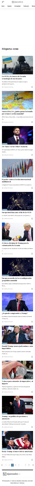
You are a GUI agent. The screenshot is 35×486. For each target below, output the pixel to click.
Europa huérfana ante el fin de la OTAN (16, 212)
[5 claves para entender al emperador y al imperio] (17, 370)
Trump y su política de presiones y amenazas (15, 417)
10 (28, 465)
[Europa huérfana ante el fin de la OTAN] (17, 201)
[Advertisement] (17, 26)
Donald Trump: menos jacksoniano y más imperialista (17, 347)
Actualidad (5, 240)
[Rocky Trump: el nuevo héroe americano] (17, 440)
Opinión (5, 108)
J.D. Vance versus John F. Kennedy (15, 146)
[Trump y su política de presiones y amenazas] (17, 405)
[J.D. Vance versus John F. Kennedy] (17, 135)
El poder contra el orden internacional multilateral (16, 180)
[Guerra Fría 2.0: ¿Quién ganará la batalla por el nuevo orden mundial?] (17, 100)
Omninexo (21, 483)
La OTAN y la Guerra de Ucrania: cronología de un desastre (14, 77)
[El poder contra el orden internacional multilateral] (17, 168)
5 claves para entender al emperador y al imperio (17, 382)
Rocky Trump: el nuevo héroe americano (17, 451)
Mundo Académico (7, 73)
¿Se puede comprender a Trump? (15, 313)
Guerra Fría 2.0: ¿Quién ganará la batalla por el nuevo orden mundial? (17, 112)
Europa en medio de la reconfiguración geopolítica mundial (17, 279)
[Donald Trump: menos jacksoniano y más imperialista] (17, 335)
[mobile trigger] (3, 2)
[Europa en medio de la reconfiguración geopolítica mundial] (17, 267)
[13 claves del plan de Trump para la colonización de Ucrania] (17, 232)
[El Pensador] (17, 2)
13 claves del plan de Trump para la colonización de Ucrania (15, 244)
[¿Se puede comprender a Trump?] (17, 302)
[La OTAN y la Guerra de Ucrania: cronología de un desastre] (17, 65)
